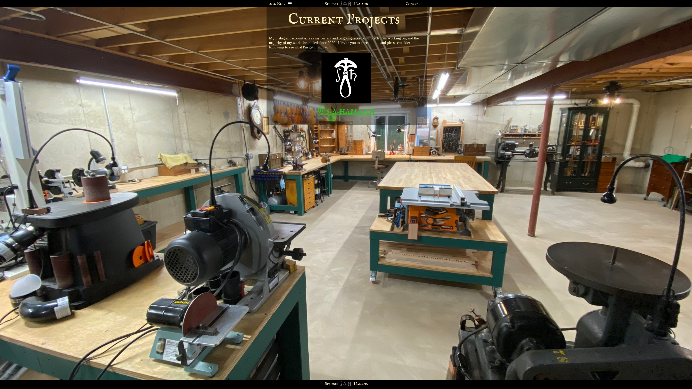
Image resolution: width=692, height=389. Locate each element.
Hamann (361, 383)
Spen (329, 383)
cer (335, 383)
